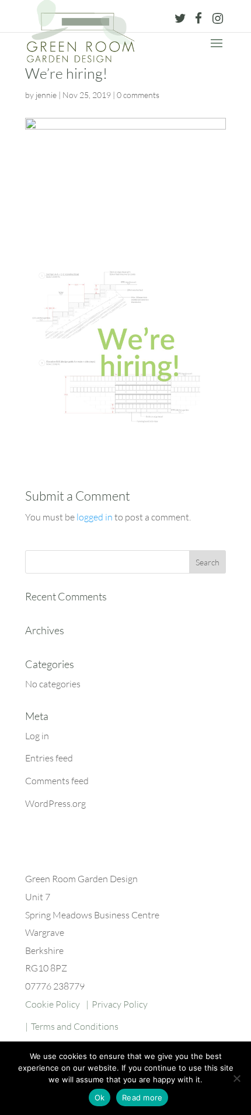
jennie (46, 95)
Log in (37, 736)
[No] (236, 1078)
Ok (100, 1097)
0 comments (138, 95)
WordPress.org (55, 803)
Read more (142, 1097)
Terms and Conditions (74, 1026)
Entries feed (49, 758)
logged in (94, 517)
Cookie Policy (52, 1004)
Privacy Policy (120, 1004)
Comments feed (57, 781)
